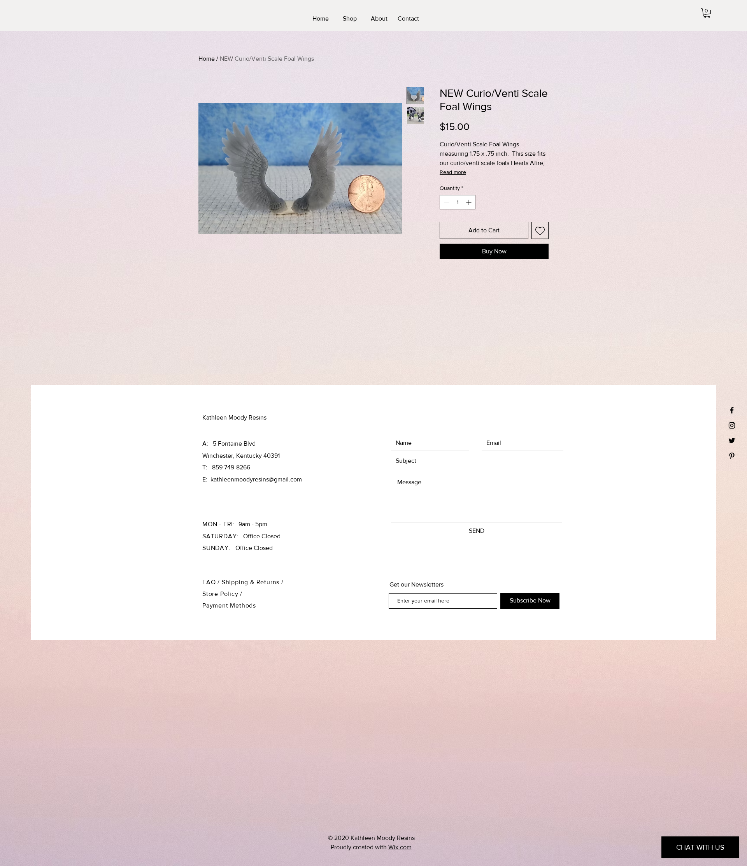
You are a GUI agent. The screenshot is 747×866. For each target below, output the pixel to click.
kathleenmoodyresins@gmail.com (256, 479)
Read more (453, 172)
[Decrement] (446, 202)
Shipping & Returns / (253, 582)
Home (206, 58)
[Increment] (469, 202)
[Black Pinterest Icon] (732, 455)
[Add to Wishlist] (540, 230)
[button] (707, 13)
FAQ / (212, 582)
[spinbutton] (458, 202)
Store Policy (221, 593)
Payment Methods (229, 605)
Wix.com (400, 847)
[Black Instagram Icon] (732, 425)
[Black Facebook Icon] (732, 410)
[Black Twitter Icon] (732, 440)
